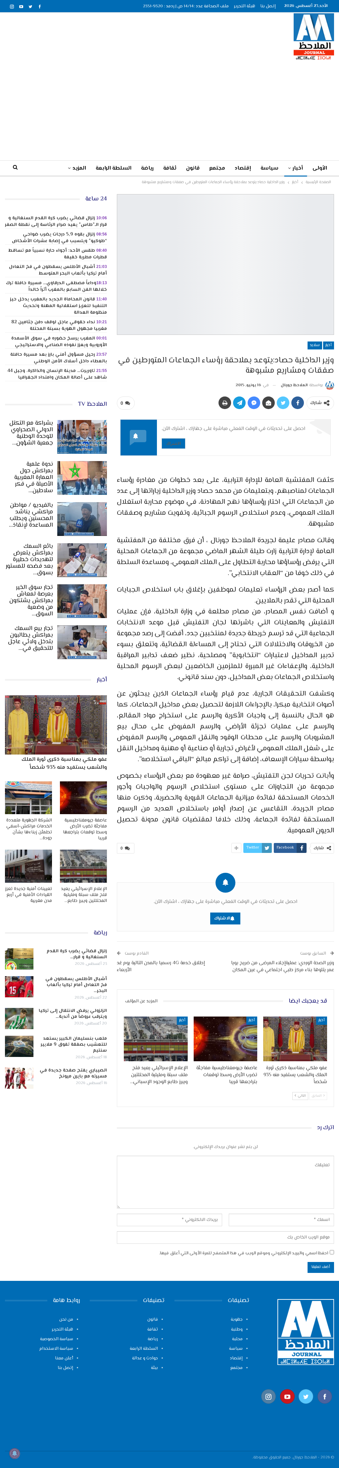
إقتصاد (243, 168)
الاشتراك (173, 443)
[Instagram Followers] (268, 1407)
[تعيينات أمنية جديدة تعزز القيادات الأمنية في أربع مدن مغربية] (28, 866)
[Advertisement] (169, 110)
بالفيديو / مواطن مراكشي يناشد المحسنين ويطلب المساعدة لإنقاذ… (31, 515)
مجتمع (217, 168)
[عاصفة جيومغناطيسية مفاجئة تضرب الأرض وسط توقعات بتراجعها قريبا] (226, 1039)
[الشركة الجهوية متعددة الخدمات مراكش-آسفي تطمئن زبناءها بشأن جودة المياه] (28, 797)
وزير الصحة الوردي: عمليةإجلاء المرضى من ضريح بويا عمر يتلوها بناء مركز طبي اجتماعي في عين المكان (282, 966)
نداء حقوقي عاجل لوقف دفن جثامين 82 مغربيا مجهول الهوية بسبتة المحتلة (59, 326)
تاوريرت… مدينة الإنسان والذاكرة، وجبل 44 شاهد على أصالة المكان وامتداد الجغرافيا (57, 374)
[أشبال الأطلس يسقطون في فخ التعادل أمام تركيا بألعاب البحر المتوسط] (19, 986)
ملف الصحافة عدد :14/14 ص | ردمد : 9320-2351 (186, 6)
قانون (193, 168)
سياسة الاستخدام (56, 1348)
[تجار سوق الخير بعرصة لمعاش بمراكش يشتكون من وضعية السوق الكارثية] (82, 601)
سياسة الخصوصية (56, 1339)
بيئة (154, 1368)
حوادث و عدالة (145, 1358)
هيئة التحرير (244, 6)
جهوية (237, 1319)
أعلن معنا (64, 1358)
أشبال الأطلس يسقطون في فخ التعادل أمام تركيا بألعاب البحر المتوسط (58, 270)
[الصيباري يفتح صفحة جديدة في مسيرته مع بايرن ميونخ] (19, 1078)
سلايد (315, 345)
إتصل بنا (268, 6)
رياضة (147, 168)
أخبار (298, 168)
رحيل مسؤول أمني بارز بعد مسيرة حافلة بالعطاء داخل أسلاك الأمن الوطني (58, 358)
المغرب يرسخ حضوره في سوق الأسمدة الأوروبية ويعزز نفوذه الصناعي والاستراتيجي (59, 342)
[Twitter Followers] (306, 1407)
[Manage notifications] (14, 1453)
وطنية (237, 1329)
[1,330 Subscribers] (287, 1407)
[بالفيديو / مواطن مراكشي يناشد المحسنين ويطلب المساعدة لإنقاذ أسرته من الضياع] (82, 519)
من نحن (66, 1319)
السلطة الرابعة (113, 168)
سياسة (269, 168)
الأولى (320, 168)
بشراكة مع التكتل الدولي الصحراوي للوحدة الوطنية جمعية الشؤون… (31, 433)
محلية (237, 1339)
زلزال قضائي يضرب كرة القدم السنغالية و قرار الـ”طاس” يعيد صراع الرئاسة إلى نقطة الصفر (56, 222)
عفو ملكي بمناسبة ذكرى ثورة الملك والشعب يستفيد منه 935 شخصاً (64, 764)
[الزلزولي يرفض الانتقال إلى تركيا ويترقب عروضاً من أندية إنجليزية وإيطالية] (19, 1018)
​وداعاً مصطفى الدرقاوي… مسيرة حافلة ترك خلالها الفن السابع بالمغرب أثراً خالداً (56, 286)
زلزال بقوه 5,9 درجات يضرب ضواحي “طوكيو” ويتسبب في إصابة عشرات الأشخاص (59, 238)
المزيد (79, 168)
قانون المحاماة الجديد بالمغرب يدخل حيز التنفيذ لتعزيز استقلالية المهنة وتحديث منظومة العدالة (58, 306)
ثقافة (169, 168)
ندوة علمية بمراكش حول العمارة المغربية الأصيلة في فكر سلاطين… (33, 478)
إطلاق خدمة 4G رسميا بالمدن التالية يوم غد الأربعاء (161, 966)
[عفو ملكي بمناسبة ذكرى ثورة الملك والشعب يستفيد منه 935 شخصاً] (295, 1039)
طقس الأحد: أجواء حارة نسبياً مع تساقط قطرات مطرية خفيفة (58, 254)
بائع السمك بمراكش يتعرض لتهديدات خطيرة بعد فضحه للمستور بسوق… (29, 560)
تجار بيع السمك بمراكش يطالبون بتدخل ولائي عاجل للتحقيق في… (30, 638)
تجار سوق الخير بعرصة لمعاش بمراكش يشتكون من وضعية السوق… (31, 601)
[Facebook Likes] (324, 1407)
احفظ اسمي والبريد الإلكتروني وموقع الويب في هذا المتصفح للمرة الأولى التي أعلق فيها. (243, 1253)
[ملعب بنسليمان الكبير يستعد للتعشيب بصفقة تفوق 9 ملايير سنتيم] (19, 1046)
